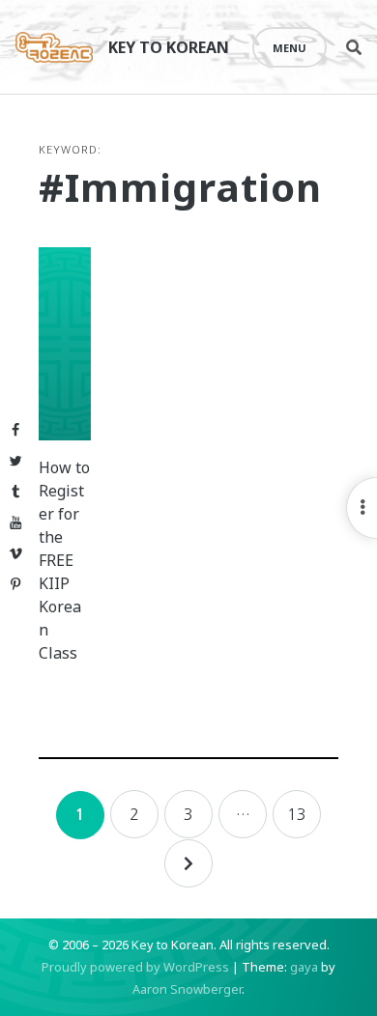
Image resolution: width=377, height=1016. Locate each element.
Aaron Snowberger (187, 989)
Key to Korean (168, 47)
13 (296, 814)
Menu (289, 48)
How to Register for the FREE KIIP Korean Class (64, 560)
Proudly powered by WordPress (135, 966)
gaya (304, 966)
